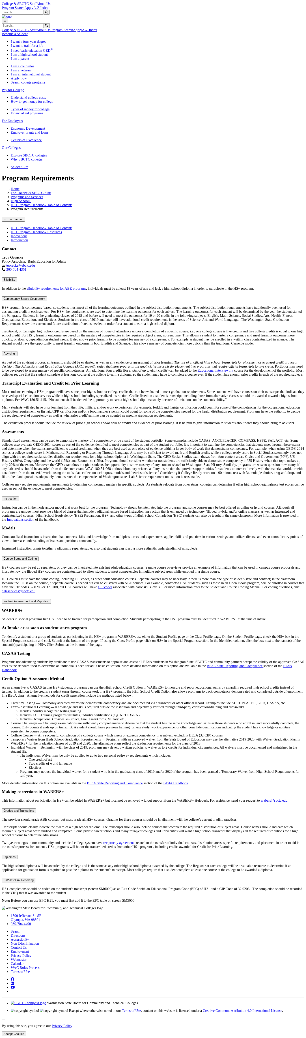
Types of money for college (30, 109)
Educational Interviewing (215, 370)
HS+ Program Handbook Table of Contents (41, 205)
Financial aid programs (27, 113)
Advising (10, 353)
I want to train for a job (27, 45)
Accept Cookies (14, 1034)
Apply (28, 8)
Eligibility (9, 279)
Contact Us (19, 947)
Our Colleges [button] (11, 148)
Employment (20, 951)
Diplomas (10, 857)
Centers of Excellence (26, 140)
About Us (43, 4)
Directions (18, 935)
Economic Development (28, 128)
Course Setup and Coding (20, 558)
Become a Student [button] (15, 34)
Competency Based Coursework (24, 298)
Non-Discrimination (25, 943)
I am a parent (20, 58)
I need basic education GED (32, 50)
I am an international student (31, 74)
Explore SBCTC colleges (29, 155)
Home (15, 189)
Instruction (10, 498)
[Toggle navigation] (5, 21)
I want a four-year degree (28, 41)
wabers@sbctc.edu (274, 800)
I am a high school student (29, 54)
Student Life (19, 167)
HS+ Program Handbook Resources (36, 232)
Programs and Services (27, 197)
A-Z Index (40, 8)
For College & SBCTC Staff (31, 193)
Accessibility (20, 939)
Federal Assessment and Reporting (26, 601)
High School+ (21, 201)
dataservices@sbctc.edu (18, 591)
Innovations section (21, 519)
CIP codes (105, 587)
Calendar (17, 963)
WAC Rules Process (25, 968)
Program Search (13, 8)
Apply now (19, 78)
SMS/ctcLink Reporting (19, 880)
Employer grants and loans (29, 132)
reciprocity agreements (119, 843)
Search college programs (28, 82)
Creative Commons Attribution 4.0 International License (242, 1010)
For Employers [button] (12, 121)
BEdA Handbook (175, 783)
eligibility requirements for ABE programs (56, 288)
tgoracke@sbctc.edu (20, 265)
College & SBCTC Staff (19, 4)
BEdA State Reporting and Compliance (235, 666)
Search (15, 931)
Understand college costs (28, 97)
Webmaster (22, 959)
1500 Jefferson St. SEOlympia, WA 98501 (26, 918)
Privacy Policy (21, 955)
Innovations (19, 236)
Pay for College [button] (13, 90)
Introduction (19, 240)
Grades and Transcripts (19, 810)
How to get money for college (32, 101)
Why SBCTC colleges (27, 159)
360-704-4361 (15, 269)
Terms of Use (20, 972)
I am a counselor (22, 66)
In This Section (13, 219)
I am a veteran (21, 70)
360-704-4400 (21, 924)
